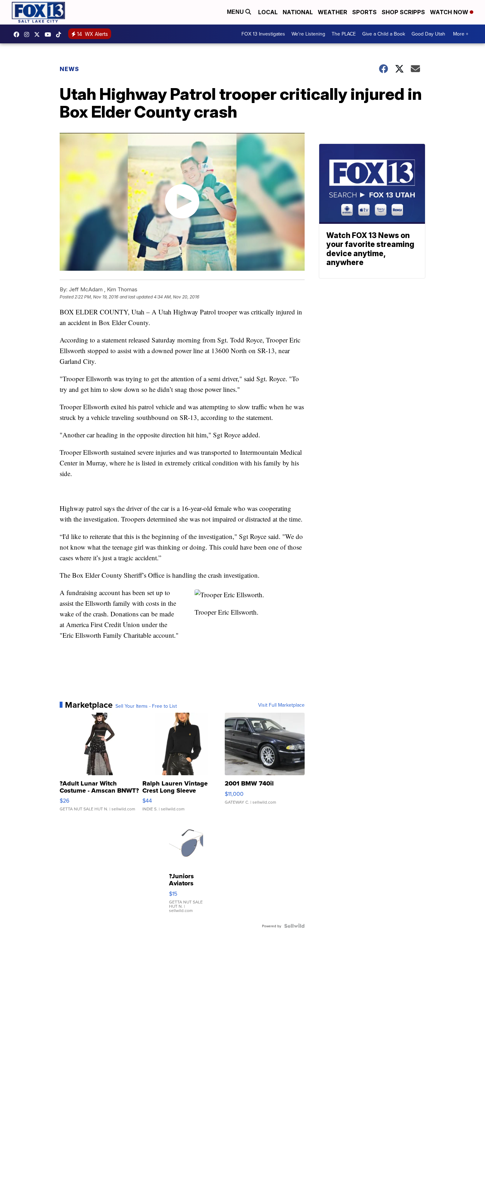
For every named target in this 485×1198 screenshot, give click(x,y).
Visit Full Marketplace (281, 704)
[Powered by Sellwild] (294, 925)
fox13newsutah (18, 34)
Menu (236, 12)
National (298, 12)
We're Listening (308, 33)
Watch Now (450, 12)
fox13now (28, 34)
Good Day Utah (428, 33)
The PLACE (344, 33)
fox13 (38, 34)
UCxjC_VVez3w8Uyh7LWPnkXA (50, 34)
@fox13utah (60, 34)
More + (460, 33)
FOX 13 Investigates (263, 33)
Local (268, 12)
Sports (364, 12)
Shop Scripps (403, 12)
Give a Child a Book (383, 33)
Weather (332, 12)
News (69, 68)
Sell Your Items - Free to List (146, 705)
